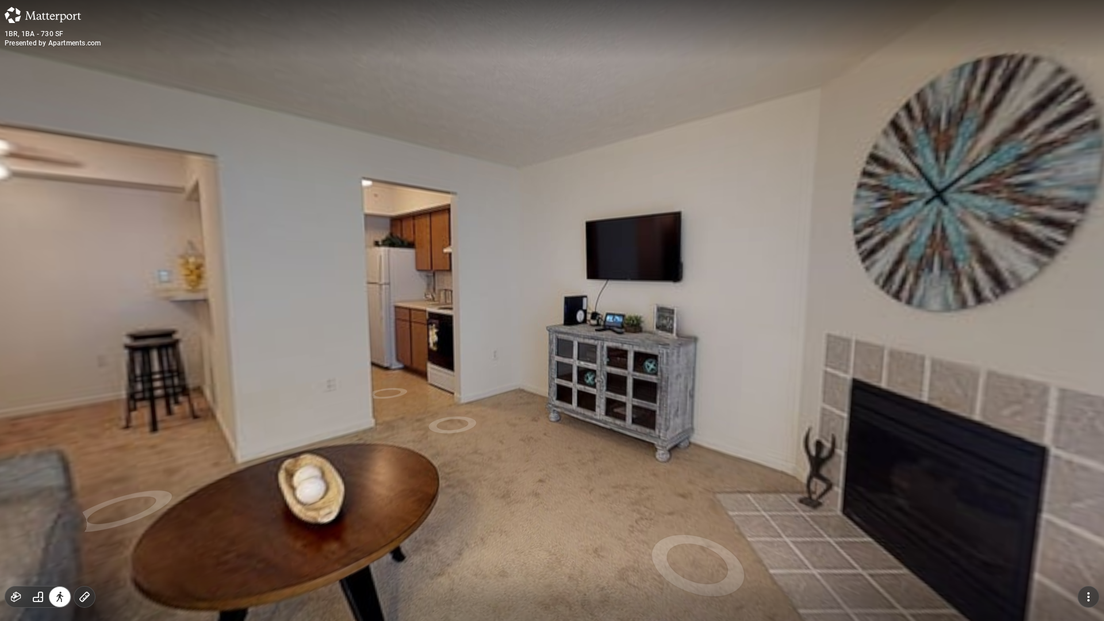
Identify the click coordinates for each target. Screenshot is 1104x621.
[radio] (16, 596)
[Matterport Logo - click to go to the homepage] (42, 15)
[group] (38, 597)
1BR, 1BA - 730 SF (34, 34)
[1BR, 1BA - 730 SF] (552, 310)
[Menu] (1088, 597)
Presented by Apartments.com (53, 43)
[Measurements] (84, 597)
